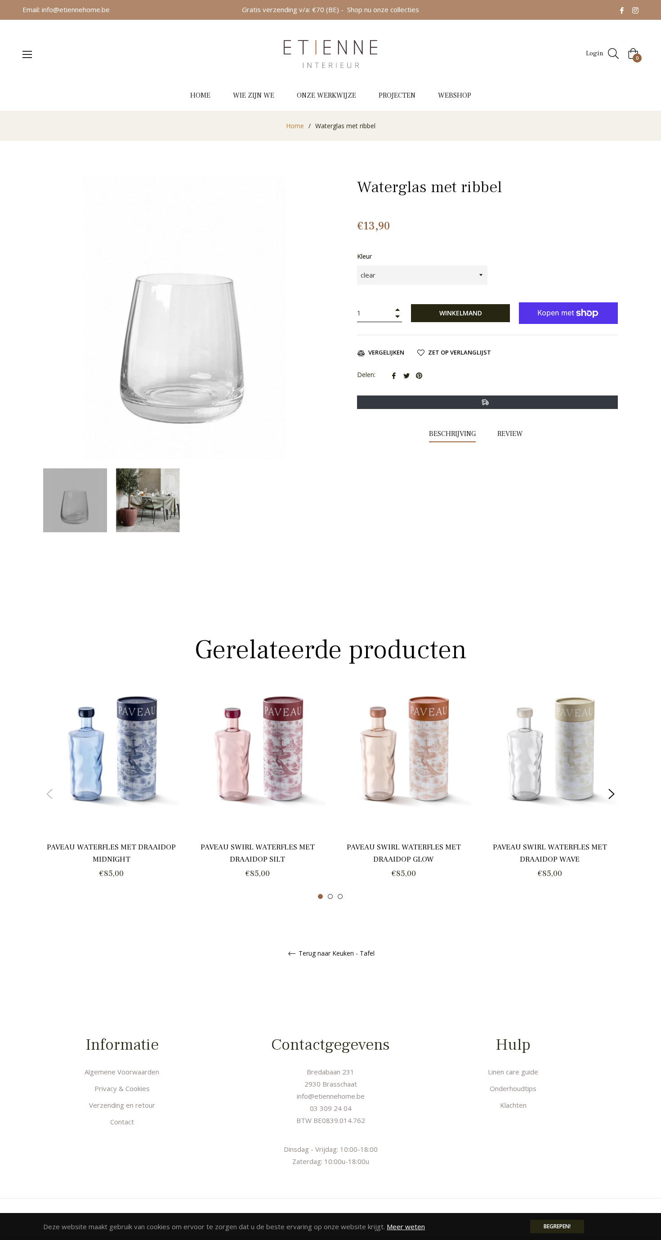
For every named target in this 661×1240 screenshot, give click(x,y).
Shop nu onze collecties (383, 9)
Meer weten (406, 1226)
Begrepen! (557, 1226)
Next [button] (612, 794)
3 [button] (340, 896)
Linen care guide (513, 1071)
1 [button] (320, 896)
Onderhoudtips (513, 1088)
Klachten (513, 1105)
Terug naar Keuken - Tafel (336, 953)
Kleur (364, 256)
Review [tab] (511, 433)
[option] (111, 794)
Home (295, 125)
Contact (122, 1121)
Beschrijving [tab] (452, 433)
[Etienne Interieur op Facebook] (622, 9)
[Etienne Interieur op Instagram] (635, 9)
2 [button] (330, 896)
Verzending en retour (122, 1105)
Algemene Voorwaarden (122, 1071)
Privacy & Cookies (122, 1088)
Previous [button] (49, 794)
